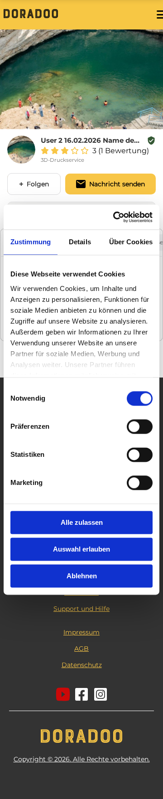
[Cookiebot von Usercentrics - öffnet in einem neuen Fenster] (115, 217)
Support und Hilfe (81, 608)
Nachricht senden (117, 184)
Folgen (38, 184)
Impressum (81, 632)
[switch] (140, 426)
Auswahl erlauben (81, 549)
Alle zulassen (82, 522)
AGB (81, 648)
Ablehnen (82, 576)
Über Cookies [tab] (131, 242)
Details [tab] (80, 242)
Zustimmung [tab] (30, 242)
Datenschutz (82, 664)
